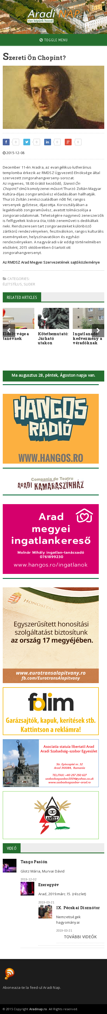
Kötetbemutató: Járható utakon (53, 338)
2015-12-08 (14, 153)
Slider (29, 284)
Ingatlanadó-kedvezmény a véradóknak (87, 338)
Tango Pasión (34, 861)
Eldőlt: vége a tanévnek (16, 336)
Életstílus (12, 284)
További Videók (80, 936)
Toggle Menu (55, 39)
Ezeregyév (48, 884)
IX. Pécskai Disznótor (78, 907)
